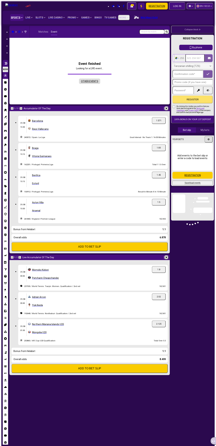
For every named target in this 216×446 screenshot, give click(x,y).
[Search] (166, 32)
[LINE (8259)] (13, 31)
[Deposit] (141, 6)
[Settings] (191, 6)
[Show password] (208, 90)
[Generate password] (198, 90)
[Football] (19, 31)
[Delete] (166, 108)
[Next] (21, 108)
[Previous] (12, 108)
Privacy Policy (193, 110)
